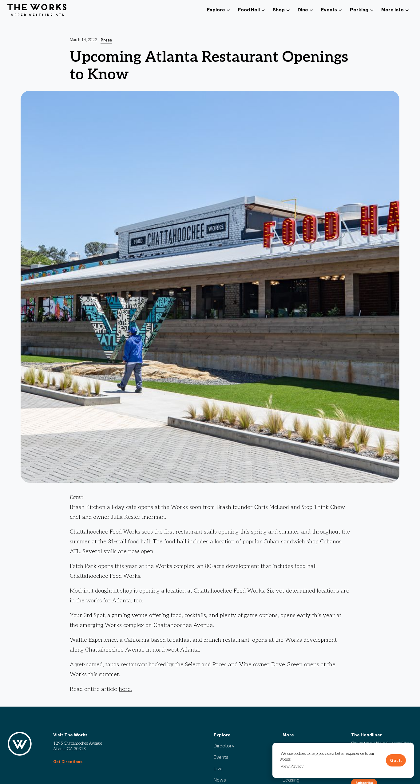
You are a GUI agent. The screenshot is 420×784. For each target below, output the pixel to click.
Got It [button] (396, 760)
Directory (224, 746)
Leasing (291, 780)
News (220, 780)
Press (106, 40)
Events (221, 757)
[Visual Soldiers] (36, 10)
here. (125, 689)
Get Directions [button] (67, 761)
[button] (292, 767)
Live (218, 768)
